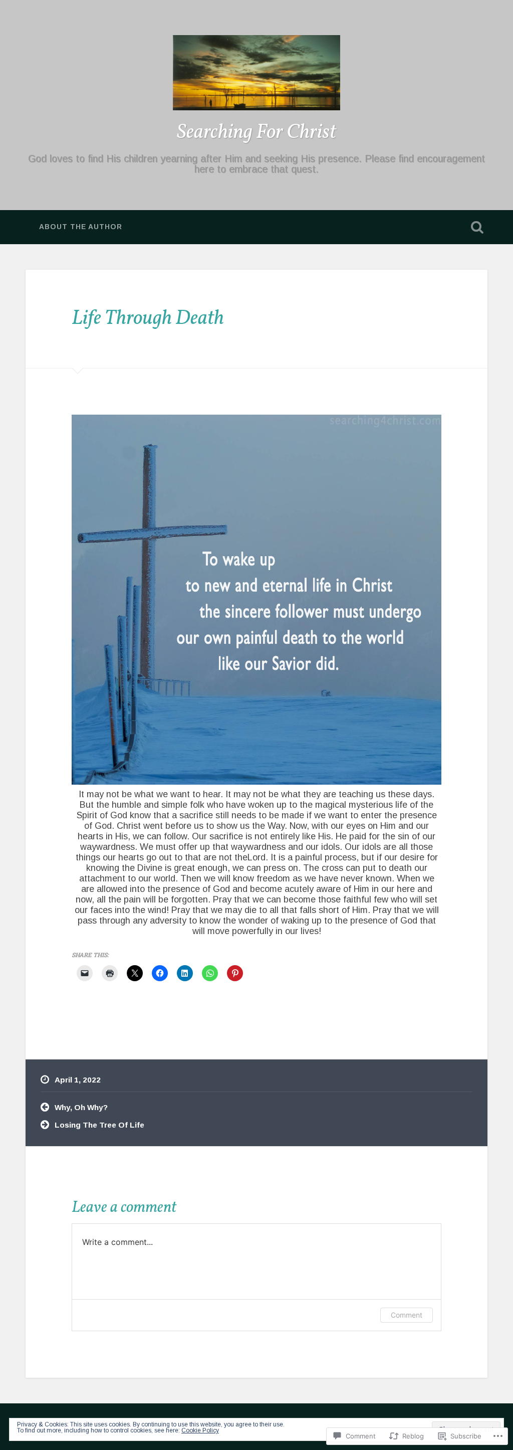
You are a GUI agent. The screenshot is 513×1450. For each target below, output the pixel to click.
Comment (406, 1315)
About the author (80, 227)
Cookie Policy (200, 1430)
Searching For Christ (256, 132)
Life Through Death (148, 318)
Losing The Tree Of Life (99, 1125)
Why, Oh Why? (81, 1107)
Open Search (477, 227)
